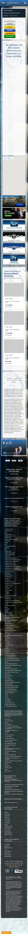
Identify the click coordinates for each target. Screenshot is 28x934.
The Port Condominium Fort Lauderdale (13, 760)
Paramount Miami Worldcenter (12, 13)
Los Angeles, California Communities (11, 808)
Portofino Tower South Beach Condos (13, 665)
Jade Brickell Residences (10, 595)
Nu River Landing (8, 741)
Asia (6, 544)
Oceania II (7, 648)
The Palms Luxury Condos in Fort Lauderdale (12, 759)
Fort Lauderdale (18, 712)
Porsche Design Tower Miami (11, 663)
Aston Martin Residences (10, 546)
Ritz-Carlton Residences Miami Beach (13, 670)
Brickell (17, 520)
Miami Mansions (8, 621)
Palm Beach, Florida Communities (10, 776)
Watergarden (7, 766)
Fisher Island (16, 522)
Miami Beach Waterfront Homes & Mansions (12, 618)
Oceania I (7, 646)
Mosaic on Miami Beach (10, 625)
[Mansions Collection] (14, 248)
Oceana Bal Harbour (9, 645)
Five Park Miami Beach (10, 581)
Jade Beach (7, 593)
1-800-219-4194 (14, 474)
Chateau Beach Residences (11, 558)
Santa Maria (7, 673)
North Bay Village (8, 525)
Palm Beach (7, 781)
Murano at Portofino (9, 628)
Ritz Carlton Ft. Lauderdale (10, 751)
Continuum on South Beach (11, 564)
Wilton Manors (7, 716)
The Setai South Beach (10, 692)
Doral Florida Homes (9, 571)
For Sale (6, 15)
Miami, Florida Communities (12, 518)
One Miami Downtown (9, 653)
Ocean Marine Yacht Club (10, 743)
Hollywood (15, 714)
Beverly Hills (7, 814)
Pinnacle (6, 662)
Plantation (6, 715)
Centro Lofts (7, 556)
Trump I (6, 694)
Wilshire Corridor (8, 834)
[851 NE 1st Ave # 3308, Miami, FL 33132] (14, 318)
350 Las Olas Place (9, 720)
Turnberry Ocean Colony (10, 704)
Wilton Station (8, 771)
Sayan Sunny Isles (9, 675)
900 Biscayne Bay (8, 534)
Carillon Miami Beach (9, 554)
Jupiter (13, 780)
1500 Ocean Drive (8, 530)
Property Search (19, 861)
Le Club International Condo (11, 740)
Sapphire (6, 753)
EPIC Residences (8, 576)
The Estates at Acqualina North (11, 685)
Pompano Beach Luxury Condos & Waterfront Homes (12, 749)
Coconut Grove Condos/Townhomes (13, 559)
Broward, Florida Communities (13, 711)
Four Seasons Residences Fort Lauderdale (11, 731)
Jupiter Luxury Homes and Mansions (13, 789)
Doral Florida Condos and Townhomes (13, 569)
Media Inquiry (9, 865)
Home (7, 861)
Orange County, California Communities (11, 840)
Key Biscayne (7, 523)
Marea (6, 607)
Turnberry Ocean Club (9, 702)
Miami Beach (18, 523)
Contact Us (16, 866)
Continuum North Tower (10, 563)
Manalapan (18, 780)
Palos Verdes (7, 829)
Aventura (6, 520)
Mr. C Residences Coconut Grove (12, 627)
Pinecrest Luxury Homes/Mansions (12, 660)
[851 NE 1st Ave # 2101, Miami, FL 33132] (14, 290)
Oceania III (7, 650)
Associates (16, 863)
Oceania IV (7, 651)
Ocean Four (7, 638)
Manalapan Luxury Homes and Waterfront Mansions (14, 792)
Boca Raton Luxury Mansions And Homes (14, 784)
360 (5, 532)
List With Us (9, 33)
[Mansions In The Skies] (14, 236)
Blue (6, 549)
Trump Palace (8, 699)
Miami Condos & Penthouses (11, 620)
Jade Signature (8, 598)
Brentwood (7, 815)
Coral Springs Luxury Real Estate (12, 726)
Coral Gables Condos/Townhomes (12, 566)
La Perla (6, 603)
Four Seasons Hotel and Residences (13, 583)
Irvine (6, 849)
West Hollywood (8, 832)
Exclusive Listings (9, 863)
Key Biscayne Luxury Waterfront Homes (13, 602)
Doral (20, 521)
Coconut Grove (7, 521)
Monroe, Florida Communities (12, 799)
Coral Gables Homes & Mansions (12, 568)
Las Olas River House (9, 738)
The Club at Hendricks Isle (10, 754)
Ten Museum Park (8, 684)
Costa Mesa (7, 844)
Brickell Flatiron (8, 551)
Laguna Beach (8, 851)
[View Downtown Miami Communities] (9, 20)
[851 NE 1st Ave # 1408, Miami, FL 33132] (14, 346)
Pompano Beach (13, 715)
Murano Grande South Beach (11, 630)
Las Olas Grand (8, 736)
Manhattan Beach (8, 826)
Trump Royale (8, 701)
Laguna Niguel (8, 854)
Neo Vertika (7, 633)
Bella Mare (7, 547)
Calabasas (7, 817)
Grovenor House (8, 586)
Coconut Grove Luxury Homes (11, 561)
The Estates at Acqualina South (11, 687)
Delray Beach (13, 779)
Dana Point (7, 846)
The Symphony (8, 762)
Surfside (15, 526)
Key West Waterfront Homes (11, 802)
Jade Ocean (7, 597)
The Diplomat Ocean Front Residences (13, 756)
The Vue (6, 764)
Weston (20, 715)
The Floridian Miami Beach (10, 689)
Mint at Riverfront (8, 623)
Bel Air (6, 812)
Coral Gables (15, 521)
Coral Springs (7, 712)
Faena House (8, 578)
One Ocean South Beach (10, 655)
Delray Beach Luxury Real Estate (12, 786)
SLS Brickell (7, 677)
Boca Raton (7, 779)
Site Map (15, 865)
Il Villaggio (7, 592)
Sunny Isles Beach (8, 526)
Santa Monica (8, 831)
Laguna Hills (7, 853)
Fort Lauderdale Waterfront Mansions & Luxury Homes (13, 728)
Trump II (6, 696)
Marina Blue (7, 609)
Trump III (6, 697)
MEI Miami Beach (8, 612)
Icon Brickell (7, 588)
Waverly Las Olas (8, 767)
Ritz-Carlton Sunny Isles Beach (11, 672)
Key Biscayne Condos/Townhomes (12, 600)
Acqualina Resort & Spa (10, 536)
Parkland (21, 714)
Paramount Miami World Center (11, 658)
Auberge (6, 722)
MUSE (6, 632)
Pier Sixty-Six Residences (10, 745)
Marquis (6, 610)
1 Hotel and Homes (9, 529)
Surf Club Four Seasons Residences (13, 682)
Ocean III (6, 640)
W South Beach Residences (11, 706)
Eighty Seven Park (8, 575)
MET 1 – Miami (8, 614)
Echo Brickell (7, 573)
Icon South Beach (8, 590)
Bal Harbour (12, 520)
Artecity (6, 542)
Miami (12, 523)
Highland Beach (7, 780)
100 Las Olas (7, 719)
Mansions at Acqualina (10, 605)
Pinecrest (15, 525)
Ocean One (7, 641)
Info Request (10, 36)
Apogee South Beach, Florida (11, 539)
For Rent (10, 30)
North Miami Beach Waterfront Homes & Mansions (14, 636)
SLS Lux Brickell (8, 679)
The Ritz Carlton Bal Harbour (11, 691)
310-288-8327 (14, 493)
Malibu (6, 824)
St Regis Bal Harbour (9, 680)
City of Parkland (8, 724)
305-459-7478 (14, 482)
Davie (12, 712)
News (21, 863)
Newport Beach (8, 856)
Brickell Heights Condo (10, 552)
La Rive (6, 733)
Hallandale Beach (8, 714)
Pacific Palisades (8, 827)
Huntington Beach (9, 847)
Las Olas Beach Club (9, 735)
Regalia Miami (8, 667)
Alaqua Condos (8, 537)
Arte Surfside (7, 541)
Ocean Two (7, 643)
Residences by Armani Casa (11, 668)
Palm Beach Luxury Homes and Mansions (14, 794)
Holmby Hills (7, 821)
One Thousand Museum (10, 656)
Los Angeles (7, 822)
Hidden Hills (7, 819)
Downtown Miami (8, 10)
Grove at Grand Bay (9, 585)
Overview (10, 24)
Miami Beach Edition (9, 615)
